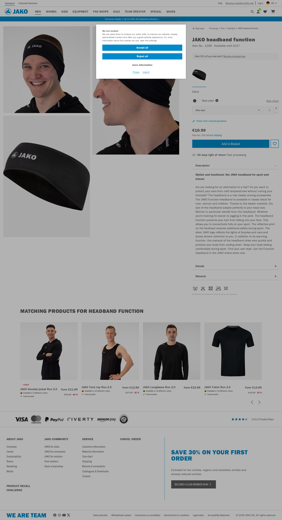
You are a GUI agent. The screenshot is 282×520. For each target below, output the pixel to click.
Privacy (136, 72)
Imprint (146, 72)
